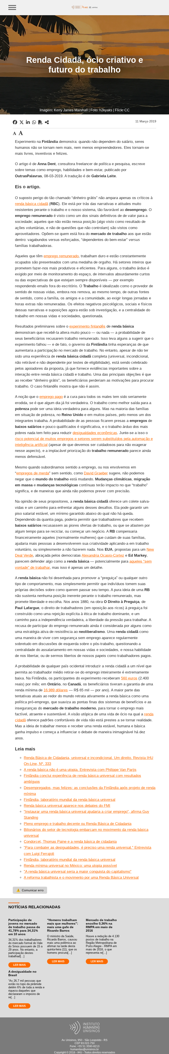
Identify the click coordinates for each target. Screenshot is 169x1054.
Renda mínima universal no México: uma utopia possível (70, 866)
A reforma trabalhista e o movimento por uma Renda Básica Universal (81, 877)
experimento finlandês (87, 326)
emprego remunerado (61, 256)
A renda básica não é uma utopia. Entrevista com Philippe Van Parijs (80, 770)
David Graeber (96, 473)
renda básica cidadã (31, 204)
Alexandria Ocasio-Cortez (103, 555)
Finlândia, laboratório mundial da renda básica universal (69, 800)
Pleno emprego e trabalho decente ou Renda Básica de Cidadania (77, 824)
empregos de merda (32, 473)
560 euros (129, 678)
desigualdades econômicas (95, 433)
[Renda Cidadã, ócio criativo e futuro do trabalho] (47, 122)
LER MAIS (19, 964)
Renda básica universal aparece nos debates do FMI (67, 806)
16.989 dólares (56, 690)
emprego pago (51, 397)
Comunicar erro (30, 890)
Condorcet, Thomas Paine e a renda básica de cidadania (70, 841)
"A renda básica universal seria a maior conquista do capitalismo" (77, 871)
